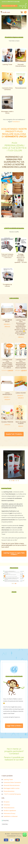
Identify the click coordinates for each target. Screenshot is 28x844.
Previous (5, 464)
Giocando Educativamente (12, 785)
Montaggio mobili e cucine (11, 788)
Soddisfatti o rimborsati (11, 816)
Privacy (19, 836)
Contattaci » (16, 121)
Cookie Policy (5, 824)
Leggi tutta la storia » (14, 726)
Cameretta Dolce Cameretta (12, 782)
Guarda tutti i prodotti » (14, 434)
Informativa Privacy (9, 813)
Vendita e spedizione (10, 811)
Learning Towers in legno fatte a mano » (14, 553)
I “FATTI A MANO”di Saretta (12, 794)
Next (22, 464)
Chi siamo (6, 802)
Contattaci (7, 805)
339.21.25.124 (23, 5)
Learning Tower (8, 780)
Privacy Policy (6, 820)
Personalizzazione (9, 791)
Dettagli (7, 245)
